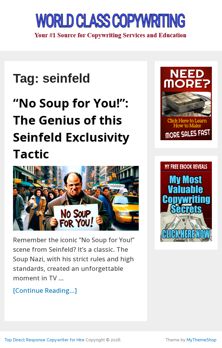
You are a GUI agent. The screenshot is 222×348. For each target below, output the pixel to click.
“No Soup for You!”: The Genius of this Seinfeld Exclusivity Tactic (71, 128)
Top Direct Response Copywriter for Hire (44, 340)
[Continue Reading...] (45, 290)
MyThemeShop (202, 340)
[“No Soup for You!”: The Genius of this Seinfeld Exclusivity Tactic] (76, 198)
